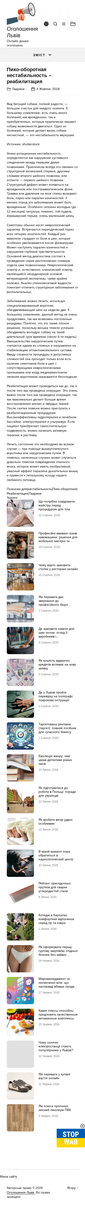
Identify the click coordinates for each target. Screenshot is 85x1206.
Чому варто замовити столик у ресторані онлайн (58, 567)
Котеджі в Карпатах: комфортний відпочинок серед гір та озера (56, 919)
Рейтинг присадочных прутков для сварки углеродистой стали (55, 887)
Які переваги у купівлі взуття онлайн (54, 1076)
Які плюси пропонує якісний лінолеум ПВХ (55, 1108)
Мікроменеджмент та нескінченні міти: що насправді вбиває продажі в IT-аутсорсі (58, 984)
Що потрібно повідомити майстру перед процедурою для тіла (57, 505)
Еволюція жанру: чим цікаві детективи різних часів (55, 760)
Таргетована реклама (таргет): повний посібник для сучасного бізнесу (57, 728)
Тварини (18, 89)
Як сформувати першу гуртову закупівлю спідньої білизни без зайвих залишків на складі (58, 952)
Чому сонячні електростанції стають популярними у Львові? (56, 1046)
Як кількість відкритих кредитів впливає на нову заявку (57, 664)
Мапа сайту (8, 1176)
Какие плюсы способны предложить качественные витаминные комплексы (58, 1014)
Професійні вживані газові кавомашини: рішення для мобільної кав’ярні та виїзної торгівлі (58, 538)
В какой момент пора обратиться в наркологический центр (56, 855)
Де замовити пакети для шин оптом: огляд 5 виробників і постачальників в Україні (57, 634)
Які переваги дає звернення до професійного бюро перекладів (53, 602)
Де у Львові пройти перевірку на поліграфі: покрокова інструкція (56, 696)
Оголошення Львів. (21, 1192)
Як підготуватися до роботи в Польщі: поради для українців (57, 791)
